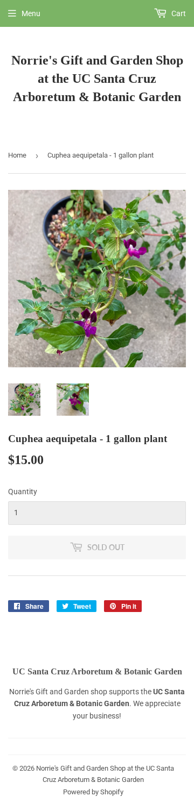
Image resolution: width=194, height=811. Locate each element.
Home (17, 155)
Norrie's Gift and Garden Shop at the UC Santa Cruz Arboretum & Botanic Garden (97, 78)
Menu (31, 13)
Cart (178, 13)
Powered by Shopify (93, 792)
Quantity (22, 491)
